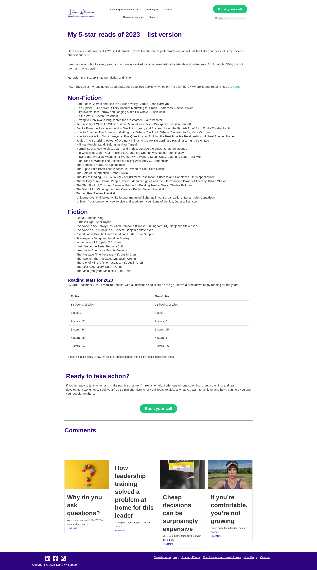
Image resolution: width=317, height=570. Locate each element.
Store (152, 17)
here (86, 55)
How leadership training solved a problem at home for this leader (134, 492)
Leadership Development (122, 9)
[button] (192, 13)
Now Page (250, 557)
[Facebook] (55, 558)
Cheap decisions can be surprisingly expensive (180, 513)
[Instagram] (63, 558)
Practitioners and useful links (222, 557)
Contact (168, 9)
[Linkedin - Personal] (48, 558)
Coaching (150, 9)
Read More (72, 528)
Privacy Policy (190, 557)
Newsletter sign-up (133, 17)
